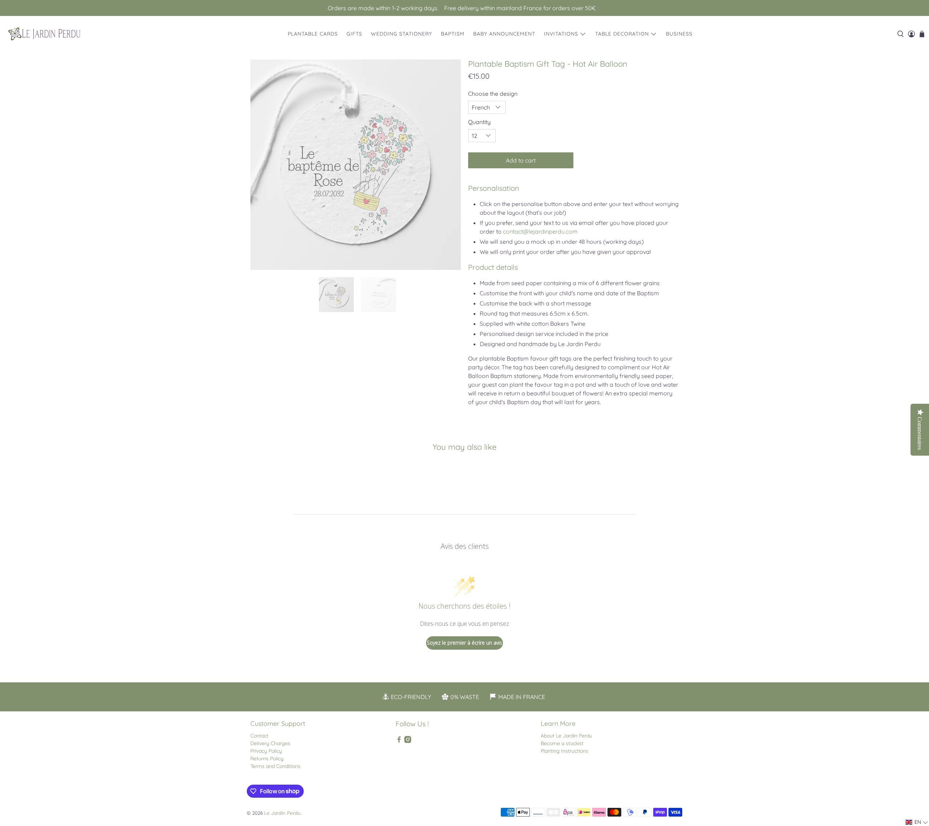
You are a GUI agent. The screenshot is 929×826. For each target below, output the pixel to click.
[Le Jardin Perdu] (44, 34)
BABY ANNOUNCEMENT (504, 33)
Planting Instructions (564, 751)
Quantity (479, 122)
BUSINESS (679, 33)
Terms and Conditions (275, 766)
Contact (259, 735)
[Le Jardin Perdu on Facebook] (399, 741)
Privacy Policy (266, 751)
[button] (917, 822)
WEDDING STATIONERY (401, 33)
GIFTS (354, 33)
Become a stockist (562, 743)
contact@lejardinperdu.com (540, 231)
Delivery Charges (270, 743)
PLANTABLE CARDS (313, 33)
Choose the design (492, 93)
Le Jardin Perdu (282, 813)
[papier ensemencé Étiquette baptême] (355, 164)
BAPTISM (452, 33)
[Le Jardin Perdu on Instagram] (407, 741)
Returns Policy (266, 758)
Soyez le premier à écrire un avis (464, 642)
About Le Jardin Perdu (566, 735)
